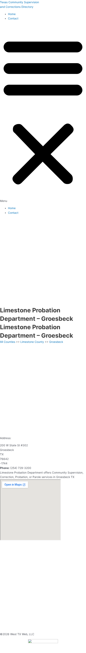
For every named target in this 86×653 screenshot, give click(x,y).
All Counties (7, 341)
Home (12, 14)
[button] (43, 113)
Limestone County (32, 341)
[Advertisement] (43, 261)
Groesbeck (56, 341)
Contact (13, 18)
